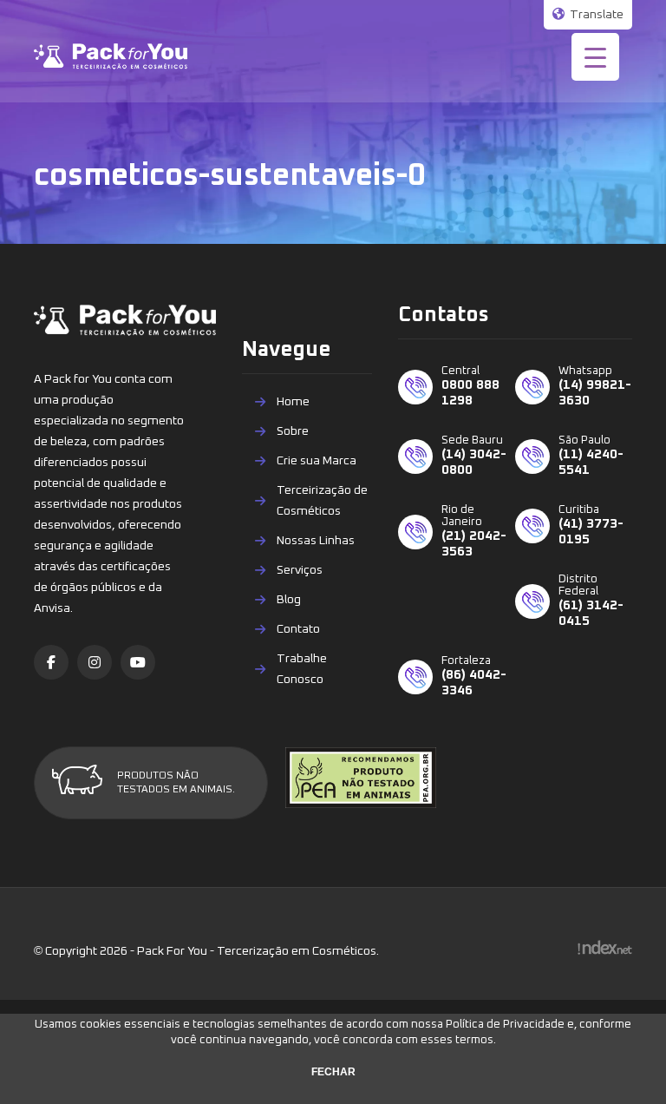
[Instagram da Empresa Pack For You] (94, 662)
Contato (298, 629)
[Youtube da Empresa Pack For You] (138, 662)
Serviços (300, 570)
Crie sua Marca (316, 461)
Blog (289, 600)
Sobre (293, 431)
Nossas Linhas (316, 541)
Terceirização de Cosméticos (322, 500)
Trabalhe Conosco (302, 669)
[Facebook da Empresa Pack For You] (51, 662)
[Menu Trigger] (595, 57)
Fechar (333, 1072)
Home (293, 402)
